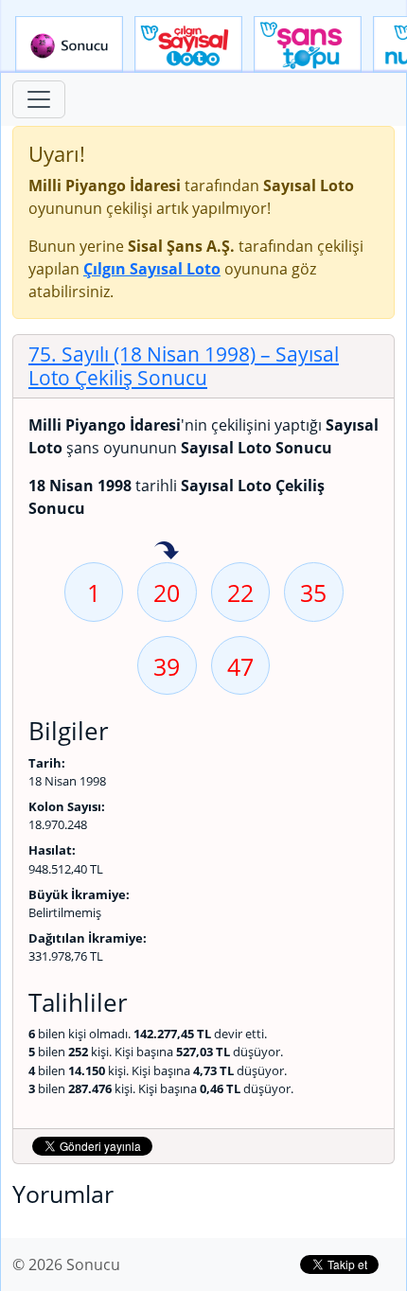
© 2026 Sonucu (66, 1264)
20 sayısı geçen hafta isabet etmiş (166, 551)
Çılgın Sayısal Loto (188, 44)
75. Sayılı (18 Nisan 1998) (183, 366)
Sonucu (69, 44)
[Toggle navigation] (38, 99)
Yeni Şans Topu (308, 44)
